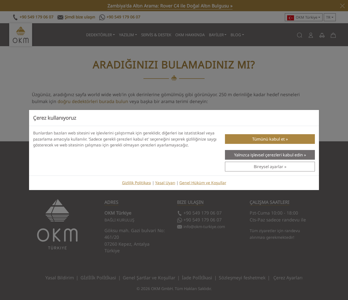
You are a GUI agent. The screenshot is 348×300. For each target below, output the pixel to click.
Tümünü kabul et (268, 139)
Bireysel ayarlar (268, 166)
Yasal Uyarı (165, 182)
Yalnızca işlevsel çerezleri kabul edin (268, 155)
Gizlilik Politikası (136, 182)
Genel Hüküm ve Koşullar (202, 182)
